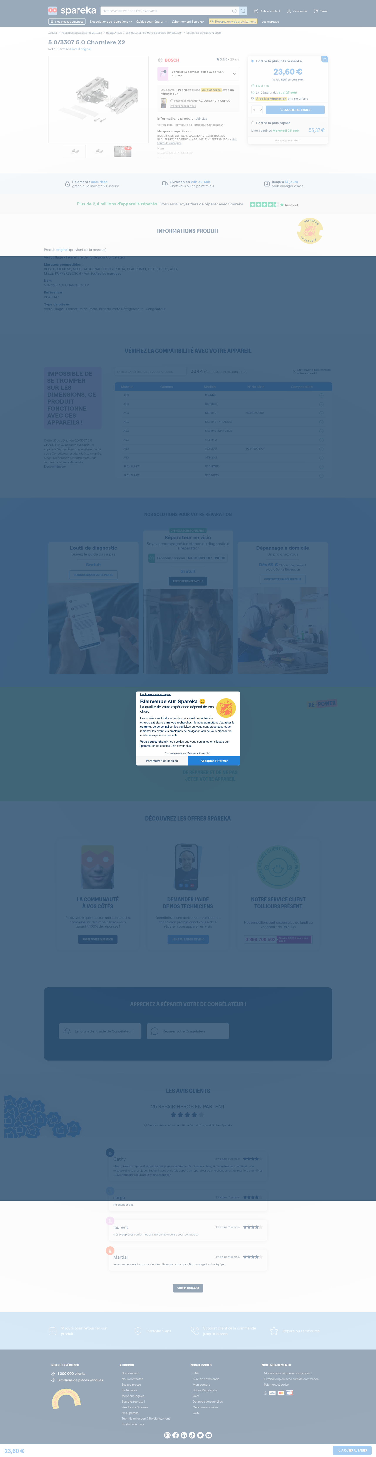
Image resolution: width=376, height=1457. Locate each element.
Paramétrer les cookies (162, 760)
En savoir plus (182, 745)
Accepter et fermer (214, 760)
